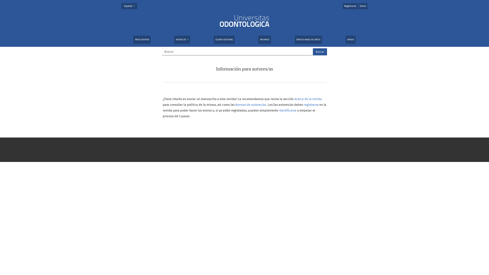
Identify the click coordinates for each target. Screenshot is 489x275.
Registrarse (350, 6)
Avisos (350, 39)
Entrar (363, 6)
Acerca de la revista (308, 99)
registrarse (311, 105)
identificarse (287, 110)
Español (130, 6)
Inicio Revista (142, 39)
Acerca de (181, 39)
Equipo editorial (224, 39)
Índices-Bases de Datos (308, 39)
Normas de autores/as (250, 105)
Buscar (320, 51)
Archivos (264, 39)
